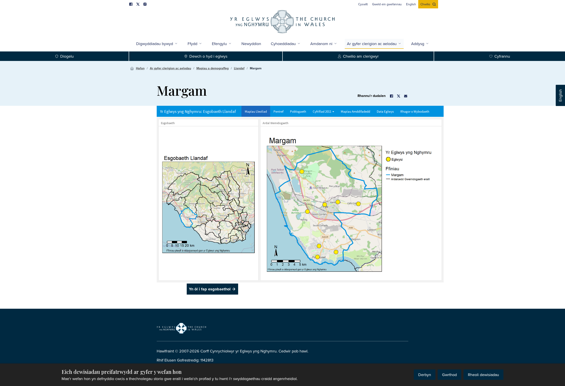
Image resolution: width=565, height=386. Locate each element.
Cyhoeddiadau (283, 43)
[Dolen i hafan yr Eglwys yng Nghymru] (181, 328)
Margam (256, 68)
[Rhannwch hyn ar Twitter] (398, 96)
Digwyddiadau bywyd (154, 43)
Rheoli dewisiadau (483, 374)
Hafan (140, 68)
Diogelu (67, 56)
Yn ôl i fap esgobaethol (210, 289)
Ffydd (192, 43)
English (560, 95)
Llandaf (239, 68)
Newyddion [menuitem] (251, 43)
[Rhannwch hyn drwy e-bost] (405, 96)
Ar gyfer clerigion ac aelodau (372, 43)
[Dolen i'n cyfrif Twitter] (138, 4)
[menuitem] (363, 4)
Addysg (417, 43)
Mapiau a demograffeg (212, 68)
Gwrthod (449, 374)
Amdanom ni (321, 43)
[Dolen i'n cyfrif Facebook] (131, 4)
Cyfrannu (502, 56)
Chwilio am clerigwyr (361, 56)
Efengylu (219, 43)
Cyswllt (363, 4)
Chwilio (425, 4)
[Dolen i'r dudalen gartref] (282, 22)
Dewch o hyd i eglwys (208, 56)
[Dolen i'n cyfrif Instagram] (145, 4)
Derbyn (424, 374)
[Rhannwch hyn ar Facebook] (391, 96)
